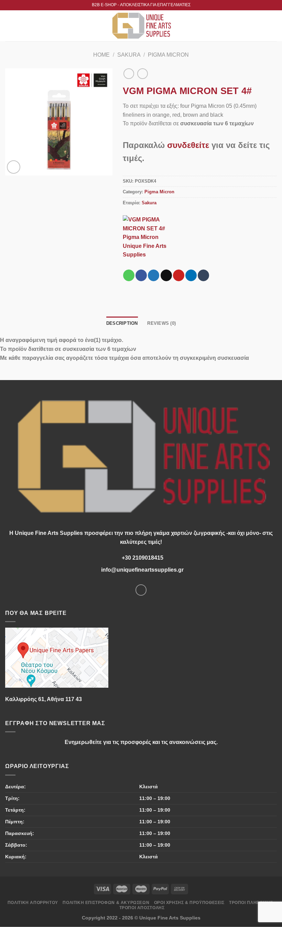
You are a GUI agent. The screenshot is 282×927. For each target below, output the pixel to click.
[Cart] (273, 25)
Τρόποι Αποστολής (142, 907)
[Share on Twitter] (153, 275)
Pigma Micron (168, 55)
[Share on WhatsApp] (128, 275)
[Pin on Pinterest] (178, 275)
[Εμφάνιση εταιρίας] (150, 237)
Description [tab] (122, 323)
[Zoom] (13, 167)
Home (101, 55)
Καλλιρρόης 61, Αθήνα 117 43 (43, 699)
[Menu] (9, 25)
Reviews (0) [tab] (161, 323)
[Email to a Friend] (166, 275)
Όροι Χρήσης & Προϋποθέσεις (189, 902)
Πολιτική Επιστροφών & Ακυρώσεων (106, 902)
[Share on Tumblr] (203, 275)
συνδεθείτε (188, 145)
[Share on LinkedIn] (191, 275)
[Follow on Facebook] (141, 590)
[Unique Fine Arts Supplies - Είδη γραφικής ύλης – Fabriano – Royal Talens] (141, 25)
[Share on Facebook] (141, 275)
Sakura (129, 55)
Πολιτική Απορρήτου (33, 902)
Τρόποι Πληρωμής (251, 902)
